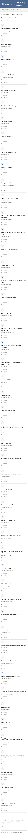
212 (11, 820)
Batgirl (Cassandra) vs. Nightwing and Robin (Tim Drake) (14, 216)
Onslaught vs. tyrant (7, 489)
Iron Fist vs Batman (6, 121)
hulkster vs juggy (6, 395)
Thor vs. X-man (5, 722)
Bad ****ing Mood (6, 443)
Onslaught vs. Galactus (8, 787)
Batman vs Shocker (6, 167)
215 (22, 820)
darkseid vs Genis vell (7, 75)
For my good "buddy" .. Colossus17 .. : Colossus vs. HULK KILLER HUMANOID (12, 738)
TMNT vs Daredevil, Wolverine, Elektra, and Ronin (13, 281)
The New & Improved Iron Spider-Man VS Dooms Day (12, 329)
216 (3, 823)
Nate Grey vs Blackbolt (7, 265)
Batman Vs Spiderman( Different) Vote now (13, 691)
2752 (9, 823)
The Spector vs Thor (7, 183)
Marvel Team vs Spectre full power (11, 535)
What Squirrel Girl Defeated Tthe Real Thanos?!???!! (11, 363)
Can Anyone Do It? (6, 583)
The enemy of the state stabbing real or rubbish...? (12, 552)
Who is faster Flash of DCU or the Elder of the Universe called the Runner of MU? (13, 426)
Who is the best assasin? (8, 410)
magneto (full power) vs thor (9, 249)
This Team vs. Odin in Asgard (9, 106)
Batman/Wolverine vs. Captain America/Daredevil (9, 199)
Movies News (5, 9)
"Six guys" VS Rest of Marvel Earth (11, 599)
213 (15, 820)
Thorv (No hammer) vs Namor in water (12, 474)
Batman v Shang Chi (7, 505)
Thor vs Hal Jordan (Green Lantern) (11, 676)
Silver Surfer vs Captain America (10, 661)
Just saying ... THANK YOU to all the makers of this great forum (13, 756)
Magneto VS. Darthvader (8, 803)
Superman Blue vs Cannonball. (10, 28)
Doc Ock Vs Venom (6, 772)
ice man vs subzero (6, 568)
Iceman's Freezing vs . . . (8, 136)
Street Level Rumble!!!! (7, 59)
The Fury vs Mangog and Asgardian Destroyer (11, 346)
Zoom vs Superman (6, 630)
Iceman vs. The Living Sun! (8, 152)
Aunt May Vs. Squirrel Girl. (8, 90)
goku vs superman (6, 44)
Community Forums (15, 4)
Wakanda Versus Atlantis (8, 520)
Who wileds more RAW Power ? (10, 297)
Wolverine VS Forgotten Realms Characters (13, 645)
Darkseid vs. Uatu (6, 313)
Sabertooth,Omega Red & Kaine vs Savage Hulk (13, 233)
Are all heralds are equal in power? (11, 458)
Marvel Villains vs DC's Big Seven (10, 614)
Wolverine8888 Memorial (8, 380)
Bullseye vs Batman (6, 707)
